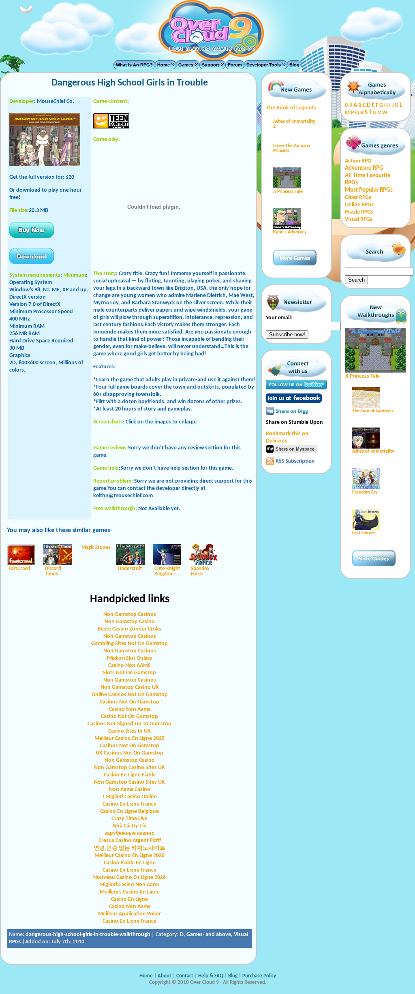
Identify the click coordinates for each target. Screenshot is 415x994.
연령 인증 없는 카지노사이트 (129, 848)
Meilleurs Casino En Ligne (130, 892)
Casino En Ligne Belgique (129, 811)
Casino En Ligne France (129, 804)
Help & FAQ (210, 976)
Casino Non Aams (129, 709)
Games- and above (208, 935)
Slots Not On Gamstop (129, 673)
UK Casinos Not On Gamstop (129, 753)
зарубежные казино (130, 833)
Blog (294, 64)
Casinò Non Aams (129, 907)
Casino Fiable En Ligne (130, 863)
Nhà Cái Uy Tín (130, 826)
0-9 (348, 106)
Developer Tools (263, 64)
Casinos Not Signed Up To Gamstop (129, 724)
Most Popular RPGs (369, 190)
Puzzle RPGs (359, 212)
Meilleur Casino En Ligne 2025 (129, 738)
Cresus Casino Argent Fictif (129, 841)
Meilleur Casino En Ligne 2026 (129, 856)
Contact (185, 976)
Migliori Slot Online (129, 658)
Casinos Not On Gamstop (129, 702)
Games (185, 64)
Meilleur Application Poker (129, 914)
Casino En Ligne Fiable (130, 775)
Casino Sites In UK (129, 731)
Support (210, 64)
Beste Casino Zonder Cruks (129, 629)
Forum (235, 64)
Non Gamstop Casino (130, 622)
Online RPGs (359, 205)
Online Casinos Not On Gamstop (130, 695)
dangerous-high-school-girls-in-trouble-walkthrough (88, 935)
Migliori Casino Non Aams (129, 885)
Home (163, 64)
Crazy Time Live (129, 819)
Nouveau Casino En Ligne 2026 (129, 877)
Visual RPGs (358, 219)
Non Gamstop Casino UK (130, 687)
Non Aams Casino (129, 790)
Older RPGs (358, 198)
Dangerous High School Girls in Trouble (129, 83)
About (164, 976)
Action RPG (358, 161)
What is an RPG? (134, 64)
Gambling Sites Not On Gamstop (129, 644)
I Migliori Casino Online (130, 797)
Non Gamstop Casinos (129, 614)
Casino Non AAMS (129, 666)
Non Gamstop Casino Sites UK (129, 768)
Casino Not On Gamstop (129, 717)
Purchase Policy (259, 976)
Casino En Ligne (129, 899)
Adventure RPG (364, 168)
